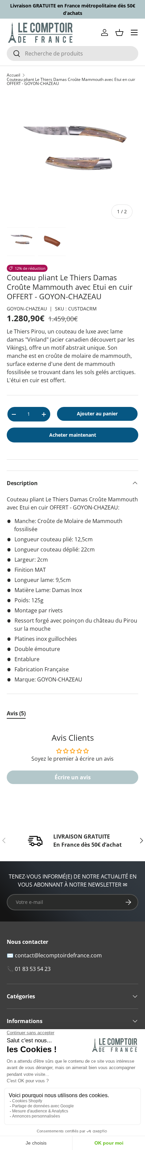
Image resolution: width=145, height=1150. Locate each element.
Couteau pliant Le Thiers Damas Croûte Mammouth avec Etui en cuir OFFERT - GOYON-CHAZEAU (71, 82)
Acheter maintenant (72, 435)
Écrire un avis (73, 777)
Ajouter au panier (97, 413)
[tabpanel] (72, 762)
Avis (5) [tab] (16, 713)
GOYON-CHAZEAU (27, 308)
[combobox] (72, 53)
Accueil (13, 75)
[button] (119, 32)
